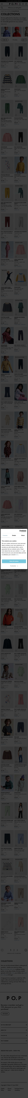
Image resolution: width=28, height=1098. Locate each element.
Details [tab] (14, 535)
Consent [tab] (5, 535)
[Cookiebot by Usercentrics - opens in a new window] (19, 531)
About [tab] (23, 535)
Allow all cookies (14, 561)
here (21, 551)
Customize (13, 566)
